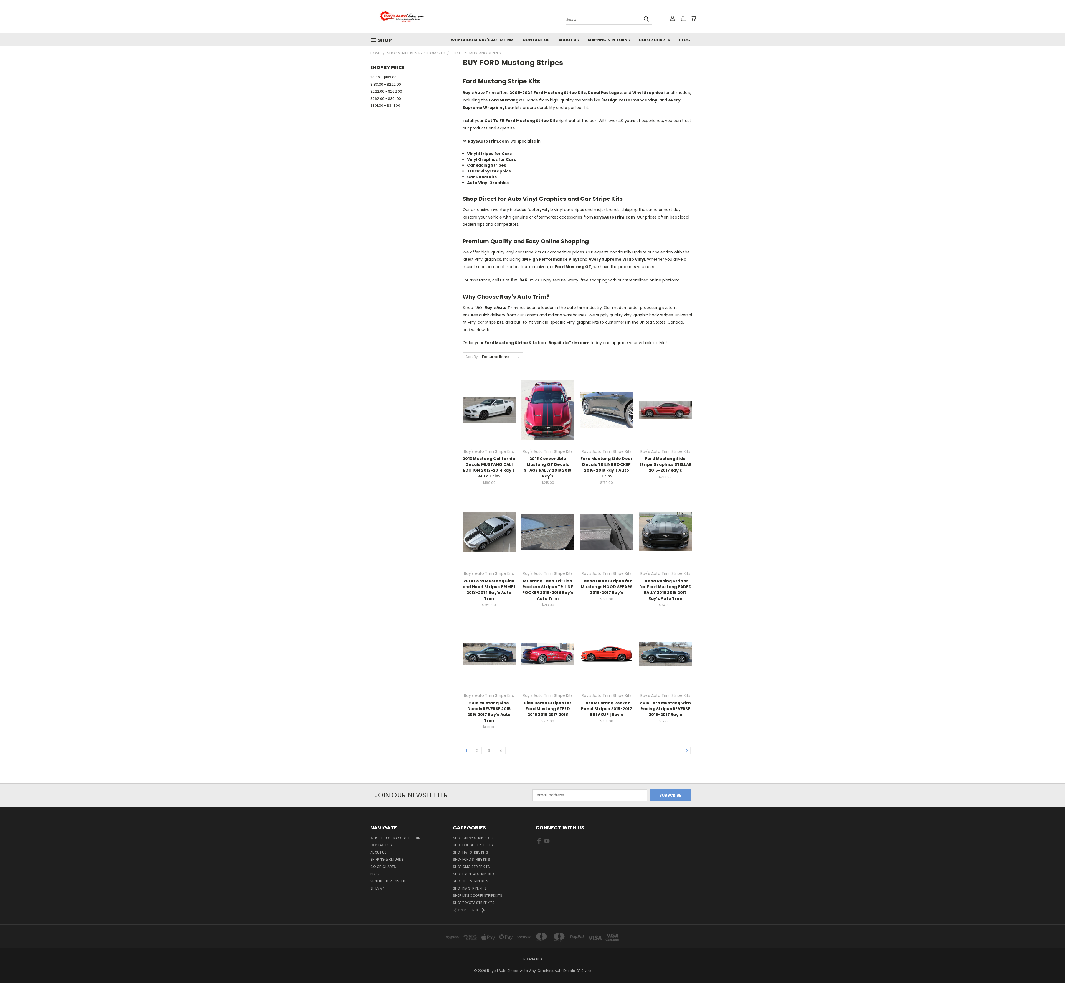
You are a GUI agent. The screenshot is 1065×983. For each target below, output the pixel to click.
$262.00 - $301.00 (385, 98)
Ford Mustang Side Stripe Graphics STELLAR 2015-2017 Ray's (665, 464)
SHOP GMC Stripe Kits (471, 866)
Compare (487, 409)
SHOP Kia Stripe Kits (469, 888)
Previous (1050, 965)
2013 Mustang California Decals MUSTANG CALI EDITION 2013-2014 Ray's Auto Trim (489, 467)
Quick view (489, 398)
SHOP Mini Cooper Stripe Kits (477, 895)
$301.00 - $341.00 (385, 105)
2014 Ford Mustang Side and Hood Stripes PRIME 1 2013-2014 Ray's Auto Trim (489, 589)
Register (397, 881)
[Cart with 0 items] (693, 18)
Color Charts (654, 40)
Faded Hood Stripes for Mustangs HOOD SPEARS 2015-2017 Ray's (606, 586)
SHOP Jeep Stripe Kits (470, 881)
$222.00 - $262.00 (386, 91)
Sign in (376, 881)
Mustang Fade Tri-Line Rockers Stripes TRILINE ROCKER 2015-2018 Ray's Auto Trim (548, 589)
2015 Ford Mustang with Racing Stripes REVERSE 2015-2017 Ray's (665, 708)
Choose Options (489, 419)
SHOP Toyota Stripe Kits (474, 902)
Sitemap (377, 888)
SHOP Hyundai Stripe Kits (474, 874)
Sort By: (472, 356)
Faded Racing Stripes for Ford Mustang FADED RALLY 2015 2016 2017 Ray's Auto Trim (665, 589)
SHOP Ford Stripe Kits (471, 859)
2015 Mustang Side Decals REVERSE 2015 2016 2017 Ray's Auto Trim (489, 711)
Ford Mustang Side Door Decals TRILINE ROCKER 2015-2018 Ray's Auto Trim (606, 467)
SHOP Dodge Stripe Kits (473, 845)
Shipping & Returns (609, 40)
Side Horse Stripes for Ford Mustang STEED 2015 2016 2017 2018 (548, 708)
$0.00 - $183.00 (383, 77)
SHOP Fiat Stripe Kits (470, 852)
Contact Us (536, 40)
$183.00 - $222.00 (385, 84)
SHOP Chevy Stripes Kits (474, 837)
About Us (568, 40)
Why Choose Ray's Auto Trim (482, 40)
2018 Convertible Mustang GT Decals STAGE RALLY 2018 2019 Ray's (547, 467)
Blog (684, 40)
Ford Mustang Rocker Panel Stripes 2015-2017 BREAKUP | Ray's (606, 708)
